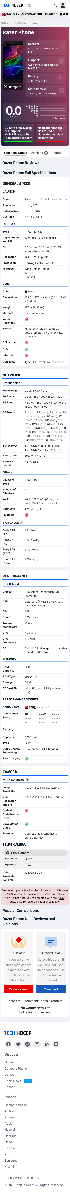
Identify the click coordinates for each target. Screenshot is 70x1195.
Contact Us (31, 1177)
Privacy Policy (14, 1177)
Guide (53, 14)
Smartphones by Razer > (53, 199)
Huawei (10, 1129)
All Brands (12, 1111)
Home (9, 1062)
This (61, 897)
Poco (8, 1154)
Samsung (11, 1160)
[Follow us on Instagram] (37, 1044)
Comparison (33, 14)
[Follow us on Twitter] (18, 1044)
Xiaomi (9, 1166)
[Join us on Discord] (56, 1044)
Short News (17, 1081)
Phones (10, 1087)
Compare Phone (16, 1068)
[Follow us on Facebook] (8, 1044)
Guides (9, 1074)
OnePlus (10, 1136)
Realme (10, 1148)
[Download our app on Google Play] (46, 1044)
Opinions (39, 153)
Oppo (8, 1142)
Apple (9, 1123)
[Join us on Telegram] (27, 1044)
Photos (56, 153)
